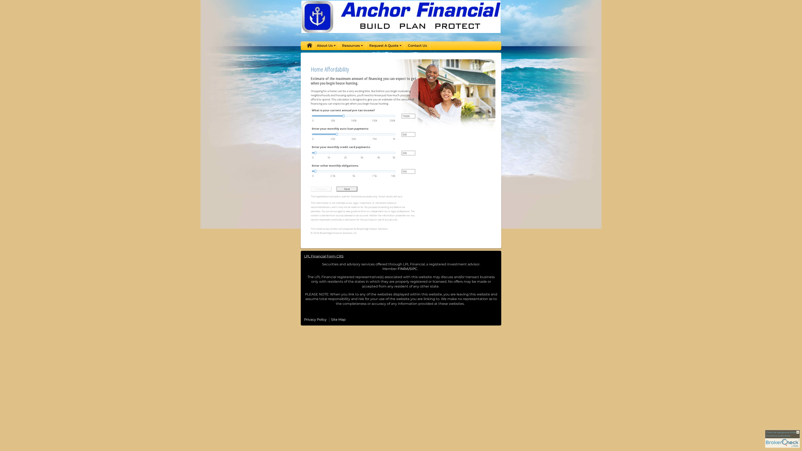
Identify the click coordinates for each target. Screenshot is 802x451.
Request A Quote (383, 46)
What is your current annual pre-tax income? (343, 110)
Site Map (338, 320)
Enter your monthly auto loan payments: (340, 128)
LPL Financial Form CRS (324, 256)
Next (347, 189)
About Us (325, 46)
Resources (351, 46)
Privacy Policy (315, 320)
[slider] (353, 116)
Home (309, 45)
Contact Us (417, 46)
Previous (321, 189)
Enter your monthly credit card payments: (341, 147)
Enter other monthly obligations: (335, 165)
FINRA (403, 269)
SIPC (413, 269)
